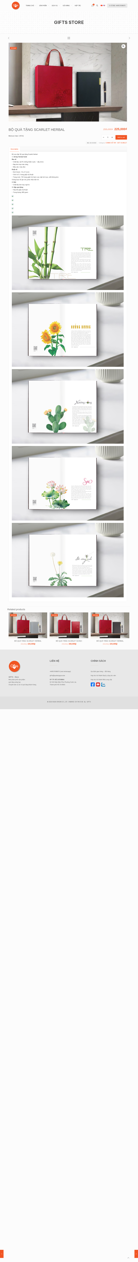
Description (14, 149)
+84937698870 (55, 671)
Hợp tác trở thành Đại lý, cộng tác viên (103, 675)
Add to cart (121, 137)
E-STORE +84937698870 (117, 5)
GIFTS (89, 702)
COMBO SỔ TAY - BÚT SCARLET (116, 143)
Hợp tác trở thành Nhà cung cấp (101, 679)
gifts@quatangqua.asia (57, 675)
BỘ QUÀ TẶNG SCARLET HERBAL (27, 641)
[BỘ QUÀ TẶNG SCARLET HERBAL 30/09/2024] (2, 1254)
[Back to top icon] (128, 1258)
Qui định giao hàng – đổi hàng (101, 671)
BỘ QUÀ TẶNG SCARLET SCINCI (69, 641)
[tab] (14, 149)
